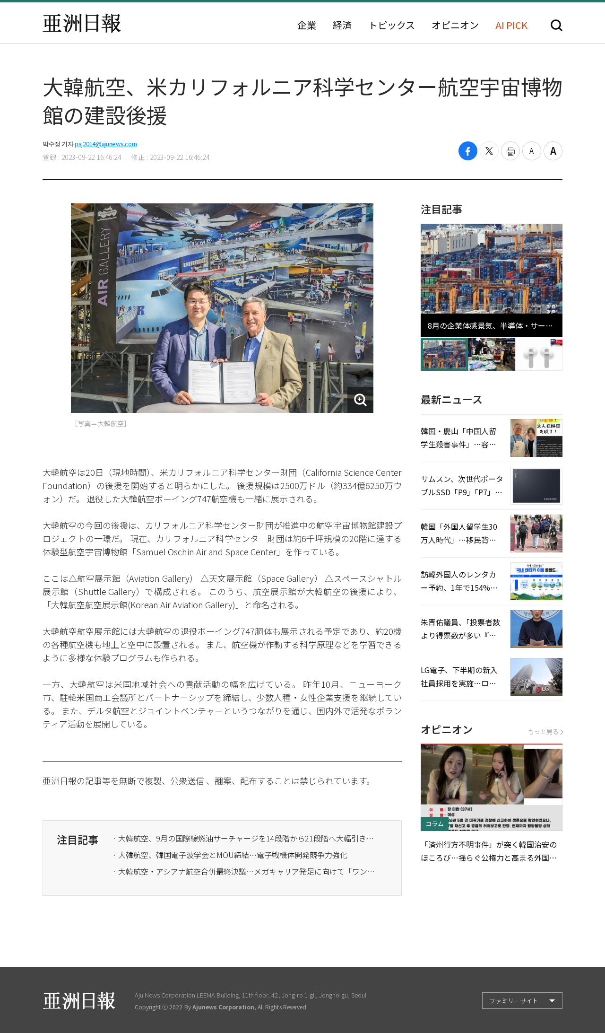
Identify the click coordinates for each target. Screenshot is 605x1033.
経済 (342, 25)
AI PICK (511, 25)
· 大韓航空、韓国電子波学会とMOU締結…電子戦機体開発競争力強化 (229, 854)
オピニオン (455, 25)
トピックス (391, 25)
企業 (306, 25)
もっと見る (543, 731)
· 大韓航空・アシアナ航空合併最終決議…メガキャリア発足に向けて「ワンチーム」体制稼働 (244, 871)
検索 (556, 25)
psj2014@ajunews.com (106, 143)
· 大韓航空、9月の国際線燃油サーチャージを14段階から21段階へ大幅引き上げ (244, 838)
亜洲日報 (82, 23)
